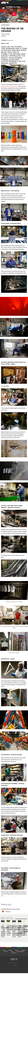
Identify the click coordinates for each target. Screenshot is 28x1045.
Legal (10, 962)
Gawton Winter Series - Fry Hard (10, 929)
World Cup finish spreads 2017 (25, 928)
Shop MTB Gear (20, 951)
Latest (9, 904)
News (4, 950)
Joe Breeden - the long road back (5, 930)
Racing (16, 950)
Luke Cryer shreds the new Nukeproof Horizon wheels (19, 929)
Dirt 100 (6, 951)
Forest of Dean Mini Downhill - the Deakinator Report (14, 929)
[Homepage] (14, 959)
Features (5, 25)
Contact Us (14, 952)
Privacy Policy (15, 962)
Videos (10, 950)
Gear (12, 951)
